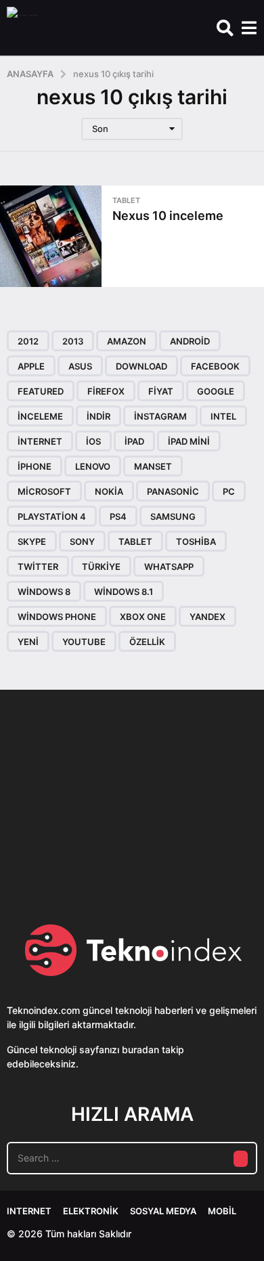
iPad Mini (189, 441)
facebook (215, 366)
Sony (82, 541)
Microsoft (44, 491)
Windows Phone (57, 616)
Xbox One (143, 616)
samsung (173, 516)
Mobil (222, 1210)
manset (153, 466)
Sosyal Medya (163, 1210)
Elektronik (90, 1210)
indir (98, 416)
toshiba (196, 541)
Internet (29, 1210)
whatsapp (169, 566)
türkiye (101, 566)
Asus (80, 366)
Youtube (84, 641)
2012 (28, 341)
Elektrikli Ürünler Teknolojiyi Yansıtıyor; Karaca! (208, 845)
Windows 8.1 (123, 591)
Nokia (109, 491)
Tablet (126, 200)
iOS (93, 441)
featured (41, 391)
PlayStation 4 (52, 516)
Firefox (106, 391)
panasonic (173, 491)
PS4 (118, 516)
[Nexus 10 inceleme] (51, 236)
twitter (38, 566)
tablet (135, 541)
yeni (28, 641)
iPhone (34, 466)
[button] (225, 27)
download (141, 366)
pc (229, 491)
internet (40, 441)
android (190, 341)
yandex (207, 616)
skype (32, 541)
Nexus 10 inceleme (167, 215)
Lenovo (92, 466)
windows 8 (44, 591)
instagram (160, 416)
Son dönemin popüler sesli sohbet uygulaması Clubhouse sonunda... (73, 845)
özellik (147, 641)
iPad (134, 441)
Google (215, 391)
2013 (72, 341)
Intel (223, 416)
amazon (126, 341)
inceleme (40, 416)
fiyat (160, 391)
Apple (31, 366)
